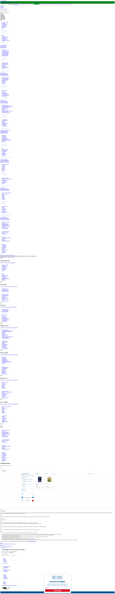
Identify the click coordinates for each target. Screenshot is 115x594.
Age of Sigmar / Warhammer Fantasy (7, 330)
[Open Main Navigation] (0, 8)
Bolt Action (3, 135)
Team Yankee (4, 136)
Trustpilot (5, 582)
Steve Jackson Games (5, 63)
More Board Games (5, 300)
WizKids (3, 121)
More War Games (4, 321)
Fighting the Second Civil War (39, 484)
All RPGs (1, 262)
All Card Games (4, 289)
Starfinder (3, 27)
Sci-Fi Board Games (5, 55)
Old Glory (3, 369)
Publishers (13, 262)
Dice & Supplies (3, 19)
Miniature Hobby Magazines (6, 112)
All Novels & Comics (5, 227)
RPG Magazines (4, 26)
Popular (3, 452)
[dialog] (57, 526)
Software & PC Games (5, 232)
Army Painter (4, 208)
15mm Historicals (4, 137)
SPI (2, 91)
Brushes (3, 195)
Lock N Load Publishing (5, 95)
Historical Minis (3, 17)
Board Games (2, 14)
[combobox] (4, 10)
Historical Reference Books (6, 434)
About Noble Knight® (7, 566)
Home (3, 470)
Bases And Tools (4, 194)
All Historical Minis (3, 354)
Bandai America (4, 395)
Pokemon (3, 165)
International (5, 561)
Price (22, 493)
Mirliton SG (4, 155)
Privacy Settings (5, 562)
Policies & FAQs (6, 567)
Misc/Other (3, 240)
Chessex (3, 210)
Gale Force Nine (4, 347)
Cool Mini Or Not (4, 66)
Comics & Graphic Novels (6, 430)
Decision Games (4, 90)
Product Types (24, 483)
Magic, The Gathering (5, 164)
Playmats (3, 199)
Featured (3, 248)
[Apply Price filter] (33, 500)
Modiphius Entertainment (5, 40)
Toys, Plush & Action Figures (6, 237)
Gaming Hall (2, 5)
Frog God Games (4, 39)
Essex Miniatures (4, 150)
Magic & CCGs (3, 18)
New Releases (4, 247)
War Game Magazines (5, 79)
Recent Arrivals (4, 246)
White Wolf (3, 38)
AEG (3, 68)
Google (5, 581)
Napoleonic (3, 83)
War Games (2, 15)
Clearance (3, 457)
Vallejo (3, 207)
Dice (3, 28)
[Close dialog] (70, 575)
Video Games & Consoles (6, 231)
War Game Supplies (5, 311)
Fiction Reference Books (5, 224)
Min (22, 499)
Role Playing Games (3, 256)
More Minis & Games (5, 348)
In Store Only (4, 252)
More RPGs (4, 280)
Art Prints (3, 445)
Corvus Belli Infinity (5, 109)
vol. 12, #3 (47, 483)
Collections (2, 6)
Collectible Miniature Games (6, 106)
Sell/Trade (1, 255)
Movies (3, 233)
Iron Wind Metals (4, 124)
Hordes (7, 107)
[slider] (22, 497)
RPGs (1, 13)
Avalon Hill (3, 92)
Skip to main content (3, 0)
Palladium (3, 279)
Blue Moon (3, 154)
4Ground (3, 152)
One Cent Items (4, 251)
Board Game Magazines (5, 51)
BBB (4, 583)
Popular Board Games (5, 288)
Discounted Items (4, 249)
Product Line (24, 477)
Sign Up (12, 552)
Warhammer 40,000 (5, 105)
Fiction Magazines (4, 223)
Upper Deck (4, 181)
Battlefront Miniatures (5, 149)
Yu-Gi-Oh (3, 384)
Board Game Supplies (5, 52)
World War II (4, 81)
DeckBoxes (3, 169)
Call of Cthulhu (4, 267)
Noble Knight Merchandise (6, 449)
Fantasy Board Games (5, 54)
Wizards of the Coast (5, 122)
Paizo (3, 36)
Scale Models (4, 238)
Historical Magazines (5, 225)
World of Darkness (5, 24)
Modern (3, 82)
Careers (5, 574)
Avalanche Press (4, 320)
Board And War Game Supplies (6, 192)
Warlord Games (4, 151)
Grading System (6, 570)
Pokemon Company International (7, 178)
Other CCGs (4, 166)
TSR (3, 35)
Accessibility (5, 571)
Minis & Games (3, 16)
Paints (3, 141)
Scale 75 (3, 212)
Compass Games (4, 94)
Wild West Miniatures (5, 111)
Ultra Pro (3, 417)
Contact (5, 559)
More (1, 20)
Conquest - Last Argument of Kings (7, 336)
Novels (3, 222)
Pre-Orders (3, 245)
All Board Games (2, 286)
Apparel (3, 239)
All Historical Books (5, 228)
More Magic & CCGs (5, 397)
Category (23, 489)
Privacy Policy (6, 563)
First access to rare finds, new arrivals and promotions (9, 551)
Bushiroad (3, 182)
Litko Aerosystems (4, 421)
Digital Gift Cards (4, 442)
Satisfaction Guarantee (7, 569)
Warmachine (4, 107)
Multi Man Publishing (5, 93)
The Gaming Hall (5, 255)
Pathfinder (3, 23)
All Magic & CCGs (3, 380)
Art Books (3, 226)
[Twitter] (6, 585)
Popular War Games (5, 78)
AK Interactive (4, 209)
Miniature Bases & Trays (5, 139)
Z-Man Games (4, 298)
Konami (3, 179)
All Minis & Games (3, 327)
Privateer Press (4, 123)
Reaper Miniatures (4, 120)
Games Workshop (4, 119)
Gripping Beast (4, 153)
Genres (3, 461)
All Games (1, 7)
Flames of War (4, 357)
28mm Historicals (4, 138)
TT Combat (3, 125)
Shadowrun (3, 25)
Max (27, 499)
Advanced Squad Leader (5, 77)
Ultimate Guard (4, 211)
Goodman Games (4, 37)
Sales (3, 250)
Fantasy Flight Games (5, 180)
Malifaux (3, 335)
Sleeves (3, 168)
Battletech (3, 108)
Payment (5, 560)
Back (1, 281)
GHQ (3, 148)
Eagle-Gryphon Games (5, 67)
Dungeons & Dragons (5, 22)
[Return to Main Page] (0, 303)
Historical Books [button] (24, 490)
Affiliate (5, 575)
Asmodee (3, 65)
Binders (3, 167)
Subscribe (57, 591)
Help (4, 558)
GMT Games (4, 316)
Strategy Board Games (5, 53)
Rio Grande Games (5, 64)
